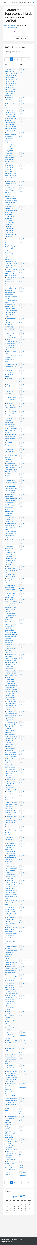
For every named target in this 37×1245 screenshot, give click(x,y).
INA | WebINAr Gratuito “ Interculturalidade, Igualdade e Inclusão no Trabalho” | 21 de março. (11, 952)
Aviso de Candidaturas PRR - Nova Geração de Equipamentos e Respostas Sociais (11, 716)
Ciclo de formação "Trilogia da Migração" (11, 962)
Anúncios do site (11, 27)
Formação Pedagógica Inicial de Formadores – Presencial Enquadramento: (11, 763)
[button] (14, 31)
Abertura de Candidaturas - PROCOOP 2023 (10, 587)
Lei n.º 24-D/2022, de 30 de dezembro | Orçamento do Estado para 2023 (10, 1156)
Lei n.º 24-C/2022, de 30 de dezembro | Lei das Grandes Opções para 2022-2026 (11, 1166)
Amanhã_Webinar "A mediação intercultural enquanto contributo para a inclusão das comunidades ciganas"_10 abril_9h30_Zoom (10, 143)
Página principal (9, 25)
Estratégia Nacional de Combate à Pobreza (11, 335)
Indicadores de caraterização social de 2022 (11, 595)
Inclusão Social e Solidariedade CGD (11, 903)
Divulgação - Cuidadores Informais (10, 581)
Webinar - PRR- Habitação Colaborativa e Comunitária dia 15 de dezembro (11, 422)
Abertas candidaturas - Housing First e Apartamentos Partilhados (10, 796)
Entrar (32, 2)
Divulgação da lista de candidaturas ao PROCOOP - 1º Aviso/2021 (10, 648)
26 (14, 1210)
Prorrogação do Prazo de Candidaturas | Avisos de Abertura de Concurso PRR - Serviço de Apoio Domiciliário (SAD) (11, 124)
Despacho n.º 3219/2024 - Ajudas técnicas (11, 184)
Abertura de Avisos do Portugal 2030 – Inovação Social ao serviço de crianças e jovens (11, 468)
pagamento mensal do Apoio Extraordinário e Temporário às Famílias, (10, 860)
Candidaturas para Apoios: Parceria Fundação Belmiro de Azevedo (11, 831)
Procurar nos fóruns (20, 38)
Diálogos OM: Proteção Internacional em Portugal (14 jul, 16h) (10, 821)
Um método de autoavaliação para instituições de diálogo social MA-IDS (11, 1102)
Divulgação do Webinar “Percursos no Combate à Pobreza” (11, 282)
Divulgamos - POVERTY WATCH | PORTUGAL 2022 (11, 868)
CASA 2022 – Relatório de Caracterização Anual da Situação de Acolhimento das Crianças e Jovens (11, 310)
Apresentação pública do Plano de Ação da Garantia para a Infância (10, 921)
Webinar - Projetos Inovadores (9, 476)
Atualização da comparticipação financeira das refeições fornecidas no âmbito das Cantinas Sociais (11, 742)
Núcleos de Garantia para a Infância (10, 106)
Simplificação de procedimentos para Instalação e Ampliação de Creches (11, 705)
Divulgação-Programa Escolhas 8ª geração (11, 812)
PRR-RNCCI (10, 378)
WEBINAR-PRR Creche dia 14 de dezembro (11, 414)
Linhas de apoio (12, 540)
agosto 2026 (18, 1196)
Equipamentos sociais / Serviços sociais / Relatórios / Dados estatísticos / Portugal (11, 911)
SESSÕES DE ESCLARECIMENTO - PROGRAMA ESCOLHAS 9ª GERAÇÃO (11, 773)
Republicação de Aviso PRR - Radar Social (10, 519)
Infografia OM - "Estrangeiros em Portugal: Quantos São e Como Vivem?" (11, 1059)
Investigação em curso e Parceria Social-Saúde (11, 265)
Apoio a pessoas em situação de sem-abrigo (11, 430)
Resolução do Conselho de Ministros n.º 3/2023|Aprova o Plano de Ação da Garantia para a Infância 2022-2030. (11, 1090)
